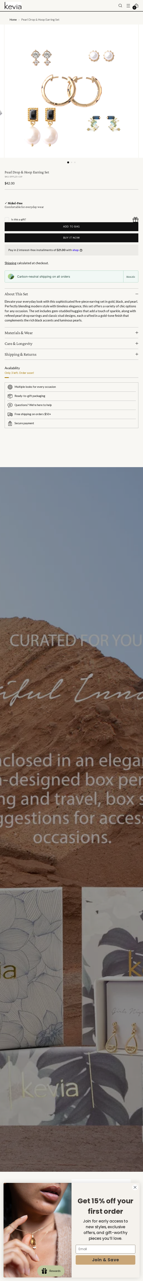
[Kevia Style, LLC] (13, 5)
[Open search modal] (120, 5)
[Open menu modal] (128, 5)
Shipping (10, 263)
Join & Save (105, 1260)
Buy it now (71, 237)
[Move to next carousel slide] (135, 454)
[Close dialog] (135, 1187)
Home (13, 19)
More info (130, 276)
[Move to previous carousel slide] (126, 454)
